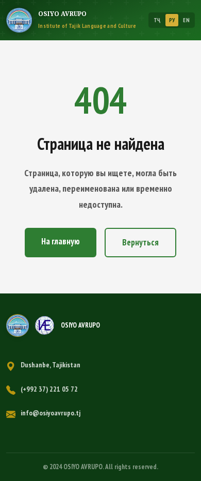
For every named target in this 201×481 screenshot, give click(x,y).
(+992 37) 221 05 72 (49, 389)
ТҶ (157, 20)
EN (186, 20)
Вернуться (140, 242)
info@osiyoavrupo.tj (50, 412)
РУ (172, 20)
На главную (60, 241)
